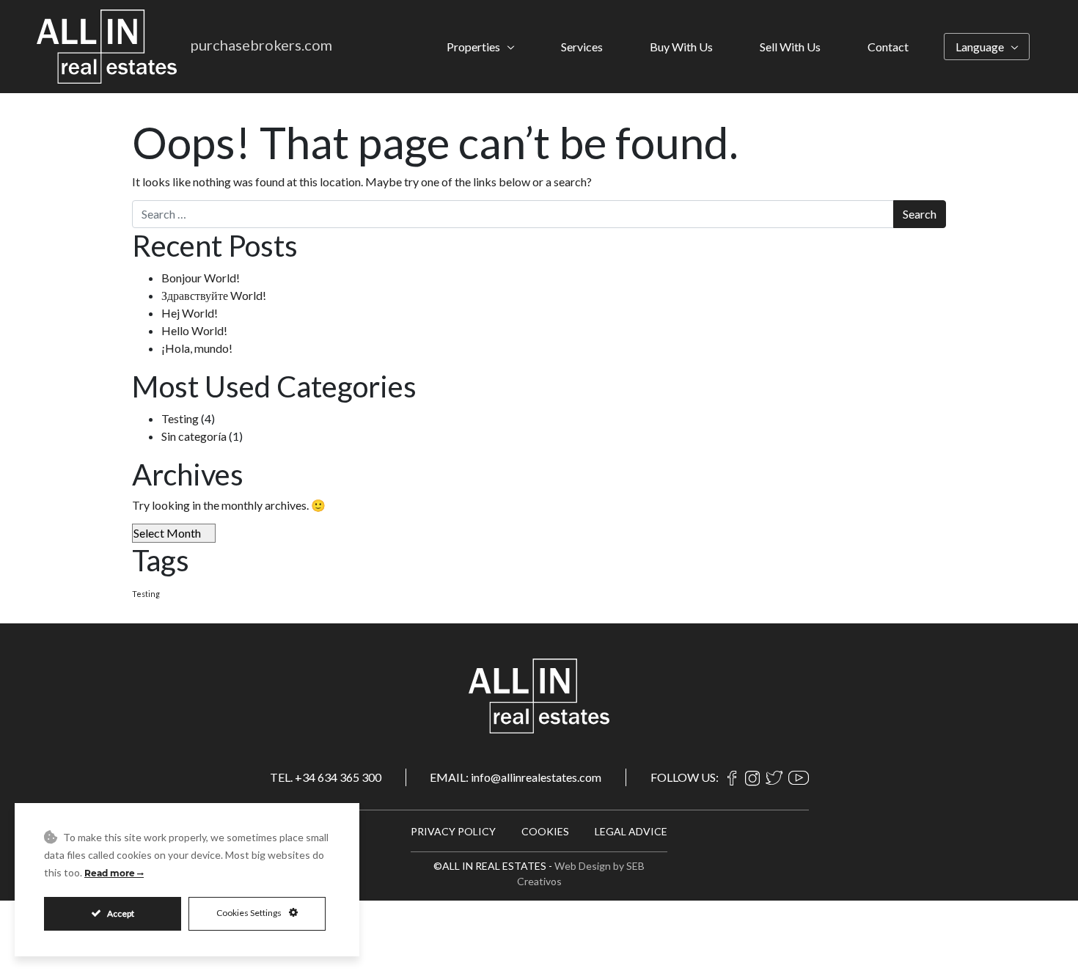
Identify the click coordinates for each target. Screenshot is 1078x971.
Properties (473, 47)
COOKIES (545, 831)
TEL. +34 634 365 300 (325, 777)
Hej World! (189, 313)
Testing (180, 418)
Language (980, 47)
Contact (888, 47)
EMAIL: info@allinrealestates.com (515, 777)
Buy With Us (681, 47)
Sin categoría (194, 436)
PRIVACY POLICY (453, 831)
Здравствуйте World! (213, 295)
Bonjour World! (200, 278)
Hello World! (194, 330)
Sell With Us (790, 47)
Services (582, 47)
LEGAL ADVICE (631, 831)
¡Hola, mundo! (196, 348)
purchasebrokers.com (261, 45)
